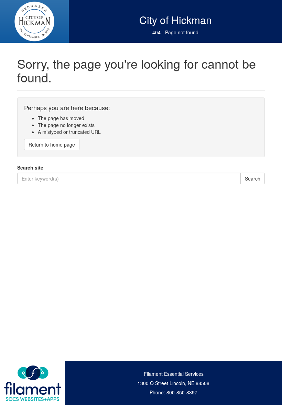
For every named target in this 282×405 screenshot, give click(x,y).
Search (252, 178)
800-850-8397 (181, 392)
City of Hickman (175, 19)
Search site (30, 167)
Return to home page (52, 144)
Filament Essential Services (174, 373)
